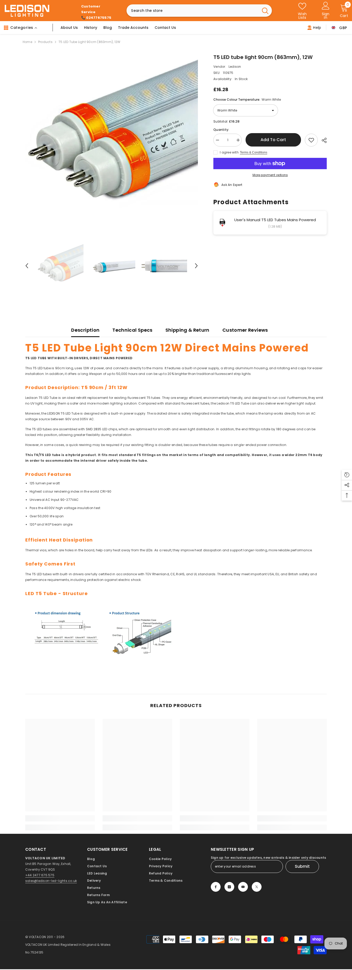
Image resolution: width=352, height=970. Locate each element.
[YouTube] (243, 887)
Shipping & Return (187, 330)
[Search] (199, 10)
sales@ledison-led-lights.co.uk (51, 881)
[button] (27, 266)
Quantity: (221, 129)
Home (27, 42)
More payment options (270, 175)
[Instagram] (229, 887)
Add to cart (273, 140)
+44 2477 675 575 (39, 875)
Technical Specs (132, 330)
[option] (111, 139)
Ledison (235, 66)
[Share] (322, 140)
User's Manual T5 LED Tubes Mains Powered (275, 219)
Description (85, 330)
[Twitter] (257, 887)
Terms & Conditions (253, 152)
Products (45, 42)
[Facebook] (216, 887)
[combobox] (192, 10)
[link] (60, 818)
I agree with (229, 152)
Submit (302, 866)
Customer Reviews (245, 330)
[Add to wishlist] (311, 140)
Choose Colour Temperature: (247, 99)
